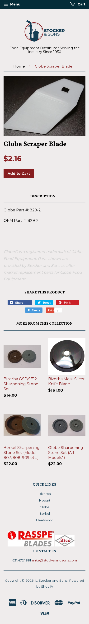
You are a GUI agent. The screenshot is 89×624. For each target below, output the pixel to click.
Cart (81, 4)
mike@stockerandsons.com (54, 560)
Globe (44, 507)
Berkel (44, 513)
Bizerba (44, 494)
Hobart (44, 500)
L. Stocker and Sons (51, 580)
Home (19, 66)
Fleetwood (44, 520)
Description (43, 196)
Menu (14, 4)
